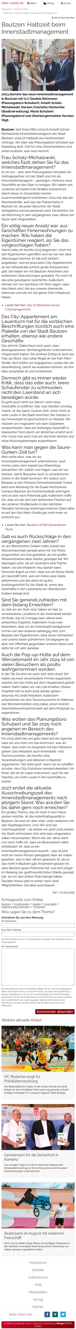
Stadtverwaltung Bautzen (15, 906)
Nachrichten (21, 9)
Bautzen (6, 904)
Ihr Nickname (8, 921)
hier (42, 1003)
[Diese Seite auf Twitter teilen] (63, 1314)
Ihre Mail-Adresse (11, 929)
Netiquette (6, 1005)
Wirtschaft (39, 906)
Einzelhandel (21, 904)
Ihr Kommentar (9, 946)
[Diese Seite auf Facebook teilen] (47, 1314)
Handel (36, 904)
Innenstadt (50, 904)
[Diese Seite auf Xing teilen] (55, 1314)
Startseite (6, 9)
